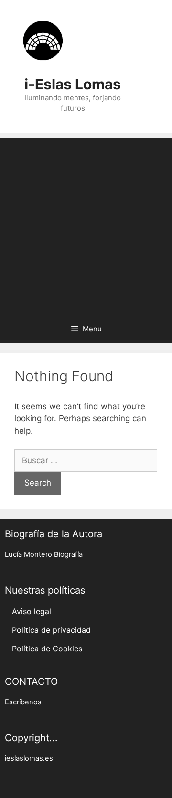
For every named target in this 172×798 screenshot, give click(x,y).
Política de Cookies (47, 648)
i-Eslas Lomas (72, 84)
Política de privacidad (51, 630)
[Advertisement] (86, 224)
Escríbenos (23, 702)
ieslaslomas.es (29, 758)
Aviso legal (31, 611)
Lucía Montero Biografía (44, 554)
